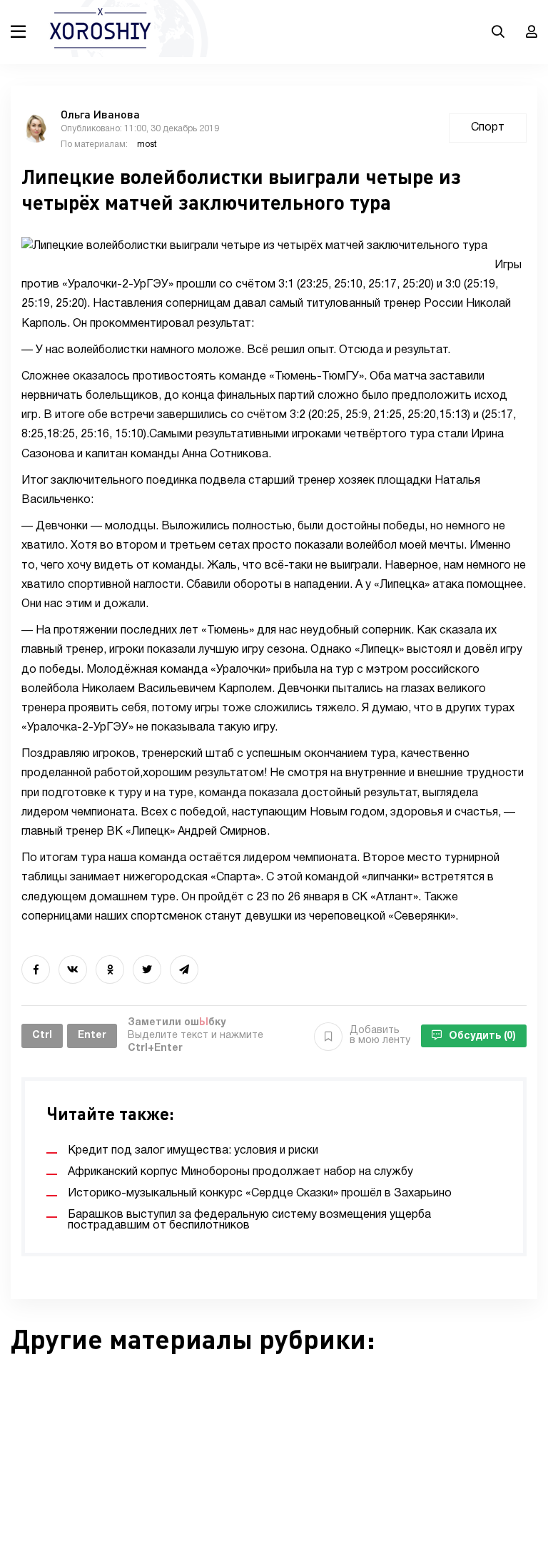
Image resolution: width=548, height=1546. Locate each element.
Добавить (380, 1035)
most (147, 144)
